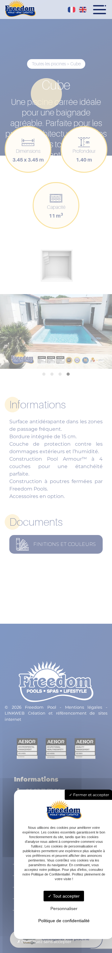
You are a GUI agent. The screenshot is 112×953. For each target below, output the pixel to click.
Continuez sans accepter (46, 941)
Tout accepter (66, 896)
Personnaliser (63, 908)
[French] (72, 9)
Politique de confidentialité (64, 920)
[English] (83, 9)
